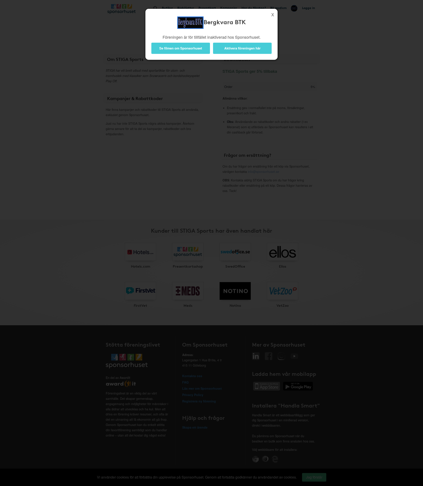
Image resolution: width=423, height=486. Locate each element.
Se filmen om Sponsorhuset (180, 48)
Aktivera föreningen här (242, 48)
